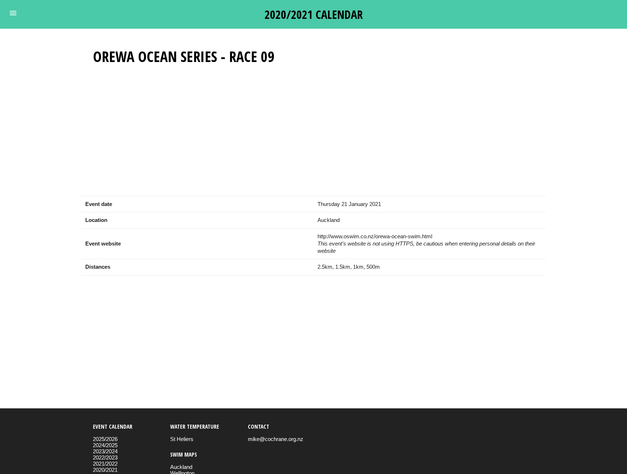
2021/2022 (105, 464)
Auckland (181, 467)
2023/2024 (105, 451)
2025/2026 (105, 439)
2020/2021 (105, 470)
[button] (13, 13)
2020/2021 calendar (314, 14)
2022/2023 (105, 457)
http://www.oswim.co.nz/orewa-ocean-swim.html (374, 236)
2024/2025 (105, 445)
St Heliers (181, 439)
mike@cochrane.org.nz (275, 439)
